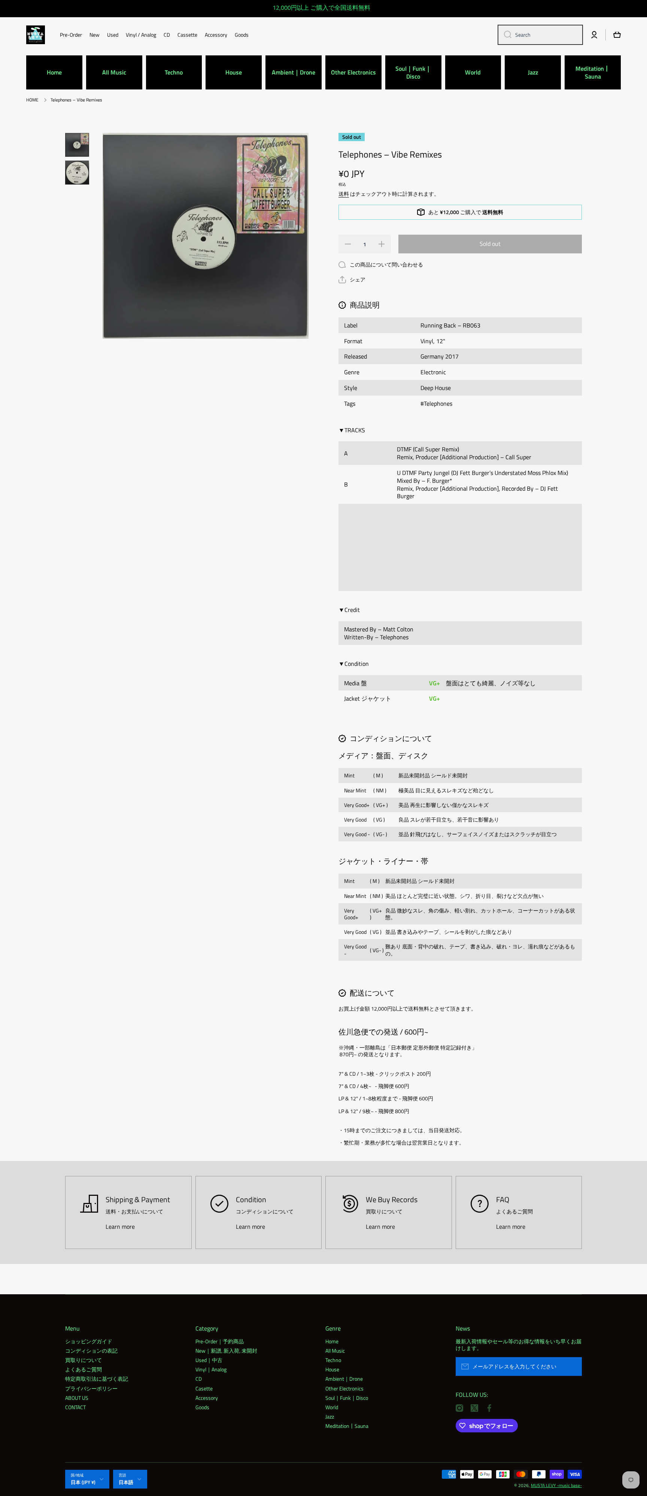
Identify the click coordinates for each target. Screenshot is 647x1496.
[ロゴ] (35, 34)
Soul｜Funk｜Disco (346, 1397)
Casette (204, 1388)
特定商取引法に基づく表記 (96, 1378)
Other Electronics (344, 1388)
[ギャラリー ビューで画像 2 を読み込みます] (77, 173)
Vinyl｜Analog (211, 1369)
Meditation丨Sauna (346, 1425)
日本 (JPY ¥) (83, 1482)
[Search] (504, 34)
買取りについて (83, 1360)
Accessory (206, 1397)
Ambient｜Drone (344, 1378)
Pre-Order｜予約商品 (219, 1341)
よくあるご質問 (83, 1369)
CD (198, 1378)
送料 (343, 194)
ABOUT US (76, 1397)
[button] (351, 279)
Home (331, 1341)
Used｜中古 (208, 1360)
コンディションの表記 (91, 1350)
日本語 (126, 1482)
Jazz (329, 1416)
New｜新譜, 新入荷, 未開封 (226, 1350)
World (331, 1407)
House (332, 1369)
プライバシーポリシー (91, 1388)
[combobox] (540, 34)
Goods (202, 1407)
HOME (32, 100)
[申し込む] (572, 1366)
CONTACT (75, 1407)
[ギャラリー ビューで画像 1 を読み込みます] (77, 145)
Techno (333, 1360)
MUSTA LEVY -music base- (556, 1485)
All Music (335, 1350)
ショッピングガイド (88, 1341)
